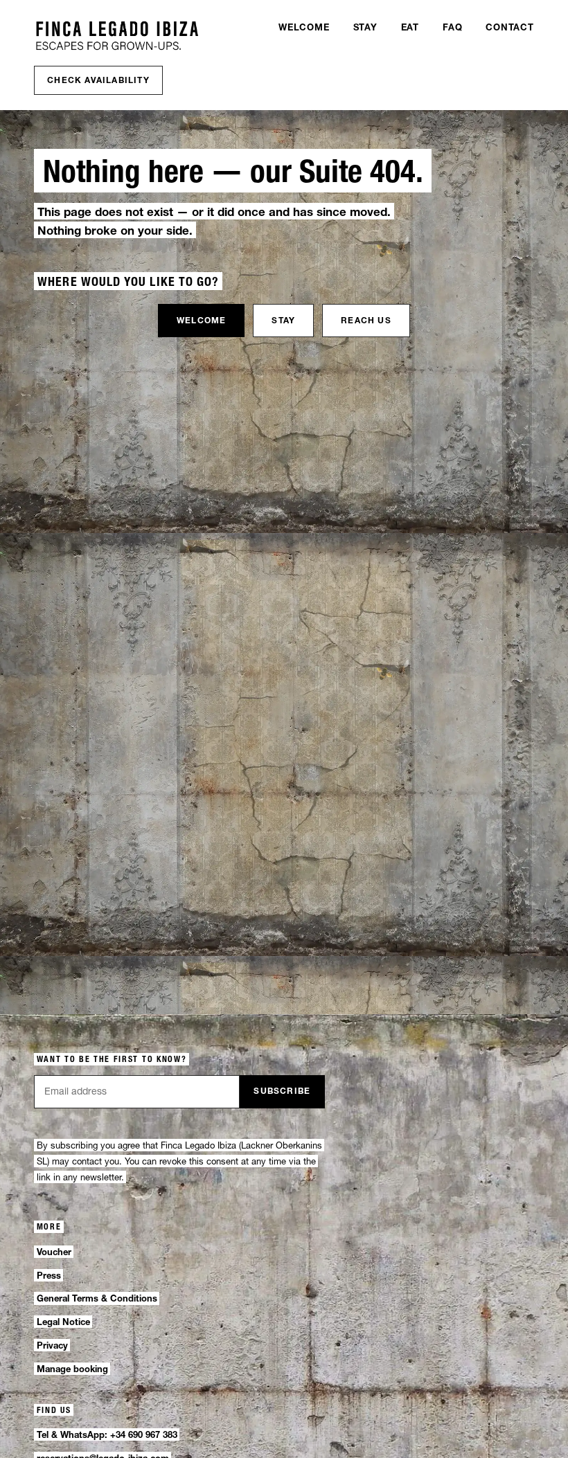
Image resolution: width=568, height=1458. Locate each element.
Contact (509, 27)
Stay (365, 27)
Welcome (303, 27)
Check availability (98, 80)
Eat (410, 27)
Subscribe (282, 1091)
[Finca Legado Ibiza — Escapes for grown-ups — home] (117, 36)
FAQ (452, 27)
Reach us (366, 320)
